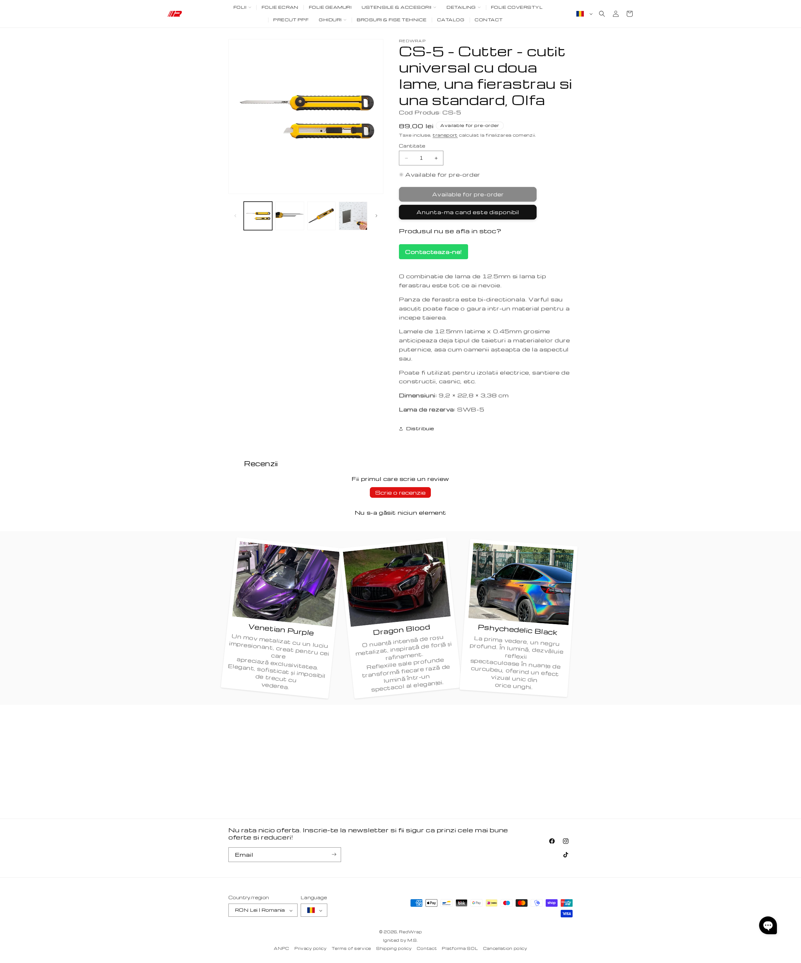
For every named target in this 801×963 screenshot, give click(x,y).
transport (445, 135)
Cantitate (412, 146)
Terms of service (351, 948)
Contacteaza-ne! (433, 251)
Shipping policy (394, 948)
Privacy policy (310, 948)
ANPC (281, 948)
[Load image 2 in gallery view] (289, 216)
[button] (242, 7)
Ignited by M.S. (400, 940)
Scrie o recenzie (400, 492)
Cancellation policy (505, 948)
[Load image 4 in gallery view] (353, 216)
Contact (427, 948)
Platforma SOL (460, 948)
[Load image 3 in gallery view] (321, 216)
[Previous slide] (235, 216)
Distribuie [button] (420, 428)
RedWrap (410, 932)
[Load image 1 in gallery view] (258, 216)
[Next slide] (376, 216)
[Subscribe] (334, 854)
